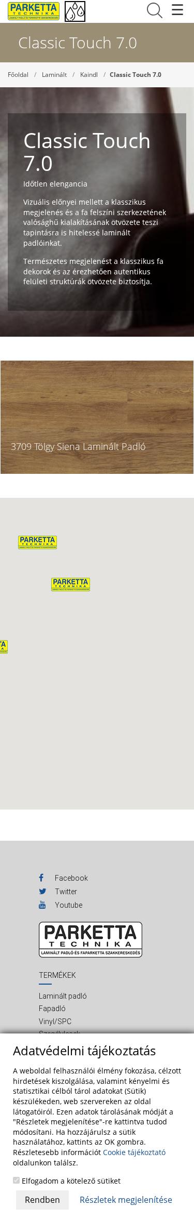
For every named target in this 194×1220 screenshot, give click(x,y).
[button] (70, 584)
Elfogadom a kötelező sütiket (70, 1181)
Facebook (70, 878)
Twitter (65, 891)
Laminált (54, 74)
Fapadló (52, 1008)
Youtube (67, 905)
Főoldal (18, 74)
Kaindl (89, 74)
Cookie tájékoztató (134, 1152)
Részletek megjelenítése (126, 1199)
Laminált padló (63, 996)
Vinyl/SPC (55, 1021)
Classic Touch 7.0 (135, 74)
